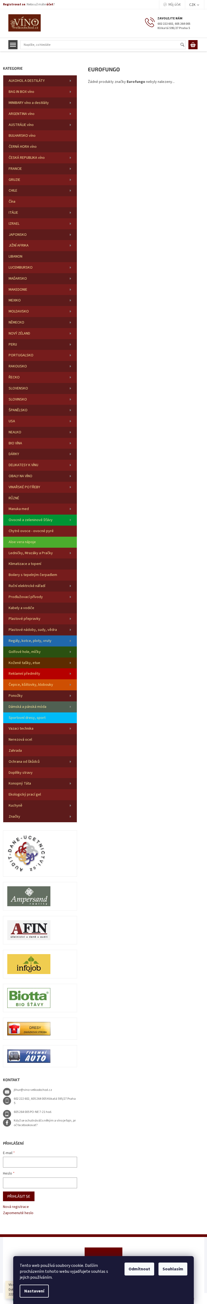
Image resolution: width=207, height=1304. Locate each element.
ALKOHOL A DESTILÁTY (27, 80)
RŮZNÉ (14, 498)
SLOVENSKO (18, 388)
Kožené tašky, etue (24, 663)
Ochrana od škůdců (24, 761)
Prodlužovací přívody (26, 597)
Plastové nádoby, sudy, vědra (33, 629)
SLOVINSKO (18, 399)
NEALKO (15, 432)
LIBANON (15, 256)
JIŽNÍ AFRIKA (19, 245)
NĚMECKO (16, 322)
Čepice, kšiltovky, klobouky (31, 684)
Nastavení (34, 1291)
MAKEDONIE (18, 289)
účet (49, 4)
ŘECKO (14, 377)
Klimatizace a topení (25, 564)
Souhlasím (173, 1269)
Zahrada (15, 750)
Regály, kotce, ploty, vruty (30, 641)
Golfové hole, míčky (25, 652)
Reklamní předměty (24, 673)
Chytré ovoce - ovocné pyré (31, 531)
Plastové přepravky (24, 618)
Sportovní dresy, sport (27, 717)
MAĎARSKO (18, 278)
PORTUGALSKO (21, 355)
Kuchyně (15, 805)
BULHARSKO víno (22, 135)
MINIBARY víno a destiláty (29, 103)
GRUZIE (14, 179)
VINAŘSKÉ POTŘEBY (24, 487)
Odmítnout (139, 1269)
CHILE (13, 190)
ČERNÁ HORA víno (23, 146)
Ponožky (16, 695)
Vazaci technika (21, 728)
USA (12, 421)
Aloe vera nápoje (22, 542)
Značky (14, 816)
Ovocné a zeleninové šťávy (31, 520)
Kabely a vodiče (21, 608)
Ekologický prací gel (25, 794)
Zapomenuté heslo (18, 1213)
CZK (192, 4)
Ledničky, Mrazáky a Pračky (31, 553)
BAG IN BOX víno (21, 91)
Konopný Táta (20, 783)
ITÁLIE (13, 212)
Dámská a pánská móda (27, 706)
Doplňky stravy (21, 772)
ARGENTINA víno (21, 114)
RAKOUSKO (18, 366)
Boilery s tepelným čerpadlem (33, 575)
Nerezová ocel (20, 739)
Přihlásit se (18, 1196)
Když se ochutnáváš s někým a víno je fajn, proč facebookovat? (45, 1122)
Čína (12, 201)
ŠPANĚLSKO (18, 410)
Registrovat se (14, 4)
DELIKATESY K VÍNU (23, 465)
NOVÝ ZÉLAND (19, 333)
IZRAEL (14, 223)
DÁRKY (14, 454)
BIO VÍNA (15, 443)
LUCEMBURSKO (21, 267)
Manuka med (19, 509)
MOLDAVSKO (19, 311)
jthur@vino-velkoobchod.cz (33, 1090)
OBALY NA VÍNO (20, 476)
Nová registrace (16, 1207)
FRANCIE (15, 168)
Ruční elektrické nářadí (27, 586)
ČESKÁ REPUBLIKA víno (27, 157)
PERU (13, 344)
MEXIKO (15, 300)
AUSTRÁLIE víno (21, 125)
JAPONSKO (18, 234)
